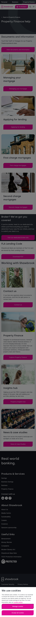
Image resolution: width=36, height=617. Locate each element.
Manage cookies (17, 606)
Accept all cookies (18, 613)
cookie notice (18, 602)
